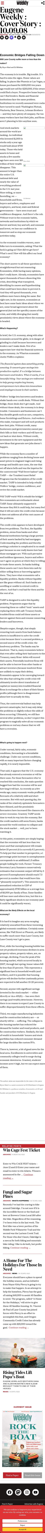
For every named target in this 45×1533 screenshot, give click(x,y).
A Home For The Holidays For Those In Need (22, 1264)
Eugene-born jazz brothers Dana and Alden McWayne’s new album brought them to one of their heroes (21, 1385)
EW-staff (16, 34)
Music (5, 1391)
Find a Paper (12, 1475)
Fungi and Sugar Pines (17, 1194)
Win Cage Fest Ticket (21, 1150)
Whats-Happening (20, 1200)
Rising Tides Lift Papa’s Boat (17, 1374)
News (14, 1273)
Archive (4, 34)
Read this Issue (32, 1475)
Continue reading (20, 1247)
